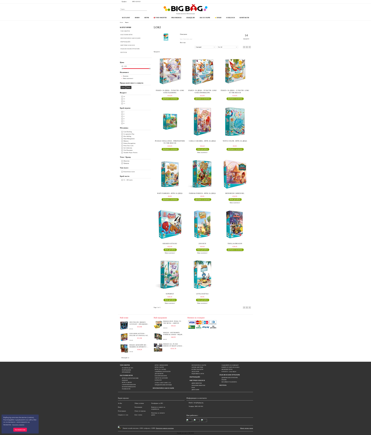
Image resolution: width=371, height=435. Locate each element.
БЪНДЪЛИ (190, 17)
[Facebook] (241, 2)
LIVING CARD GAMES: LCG (163, 382)
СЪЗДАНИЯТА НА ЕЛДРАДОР (230, 365)
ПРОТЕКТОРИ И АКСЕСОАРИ (163, 388)
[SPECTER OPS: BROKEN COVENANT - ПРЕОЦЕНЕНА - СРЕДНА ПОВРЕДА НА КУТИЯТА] (124, 325)
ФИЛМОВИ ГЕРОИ (227, 369)
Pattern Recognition (129, 143)
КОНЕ (193, 387)
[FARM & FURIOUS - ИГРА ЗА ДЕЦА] (202, 174)
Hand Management (129, 138)
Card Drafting (128, 131)
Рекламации (138, 407)
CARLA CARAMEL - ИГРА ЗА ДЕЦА (202, 141)
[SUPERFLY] (169, 274)
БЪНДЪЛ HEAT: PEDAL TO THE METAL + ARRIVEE (172, 322)
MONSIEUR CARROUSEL (234, 193)
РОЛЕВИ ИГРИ (126, 389)
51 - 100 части (128, 180)
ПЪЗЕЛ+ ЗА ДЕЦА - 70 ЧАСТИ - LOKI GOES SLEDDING (170, 91)
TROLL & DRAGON (235, 243)
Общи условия (139, 403)
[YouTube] (250, 2)
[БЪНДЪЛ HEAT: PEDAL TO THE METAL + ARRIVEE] (158, 324)
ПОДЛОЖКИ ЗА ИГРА (198, 373)
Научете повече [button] (18, 425)
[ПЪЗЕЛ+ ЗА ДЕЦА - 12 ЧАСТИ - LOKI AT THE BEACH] (234, 71)
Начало (121, 22)
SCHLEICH (230, 17)
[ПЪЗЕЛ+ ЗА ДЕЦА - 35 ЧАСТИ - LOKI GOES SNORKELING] (202, 71)
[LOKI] (166, 40)
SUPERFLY (170, 294)
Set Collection (128, 148)
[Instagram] (247, 2)
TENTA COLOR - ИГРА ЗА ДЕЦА (235, 141)
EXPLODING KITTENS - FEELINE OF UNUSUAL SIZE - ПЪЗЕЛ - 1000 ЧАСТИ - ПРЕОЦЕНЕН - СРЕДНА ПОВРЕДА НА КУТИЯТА (139, 335)
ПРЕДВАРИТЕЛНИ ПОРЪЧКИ (163, 385)
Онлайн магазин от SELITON (185, 433)
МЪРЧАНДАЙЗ (195, 377)
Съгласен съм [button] (20, 429)
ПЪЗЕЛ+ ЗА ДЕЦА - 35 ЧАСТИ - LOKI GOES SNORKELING (202, 91)
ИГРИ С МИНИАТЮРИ (161, 365)
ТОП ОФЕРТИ (161, 17)
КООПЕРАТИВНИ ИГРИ (129, 386)
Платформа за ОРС (157, 403)
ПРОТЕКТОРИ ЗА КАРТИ (199, 365)
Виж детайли (202, 149)
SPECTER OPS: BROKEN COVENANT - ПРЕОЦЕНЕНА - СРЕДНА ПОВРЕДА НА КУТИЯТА (139, 323)
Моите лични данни (246, 428)
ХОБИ (219, 17)
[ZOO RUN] (202, 224)
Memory (126, 141)
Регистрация (122, 411)
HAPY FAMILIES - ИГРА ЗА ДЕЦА (170, 193)
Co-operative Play (129, 134)
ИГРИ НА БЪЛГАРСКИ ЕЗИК (130, 378)
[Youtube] (200, 410)
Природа (126, 163)
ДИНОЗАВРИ (195, 389)
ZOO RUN (202, 243)
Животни (126, 161)
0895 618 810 (136, 1)
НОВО (137, 17)
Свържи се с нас (123, 415)
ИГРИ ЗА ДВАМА (127, 382)
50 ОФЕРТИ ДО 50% (127, 368)
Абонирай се (125, 357)
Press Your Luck (128, 145)
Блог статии (138, 415)
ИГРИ (146, 17)
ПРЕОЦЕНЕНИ (126, 372)
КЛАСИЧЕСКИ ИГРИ (161, 375)
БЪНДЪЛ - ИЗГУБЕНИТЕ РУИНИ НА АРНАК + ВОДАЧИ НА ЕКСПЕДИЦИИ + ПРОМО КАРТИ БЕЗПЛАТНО (173, 334)
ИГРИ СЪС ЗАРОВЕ (160, 369)
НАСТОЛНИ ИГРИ (126, 375)
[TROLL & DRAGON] (234, 224)
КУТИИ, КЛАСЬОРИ (197, 369)
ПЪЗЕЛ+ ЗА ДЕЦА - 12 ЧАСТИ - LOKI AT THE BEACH (235, 91)
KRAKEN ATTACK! (170, 243)
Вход (119, 407)
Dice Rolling (127, 136)
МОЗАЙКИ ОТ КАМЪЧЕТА (229, 382)
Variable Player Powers (130, 152)
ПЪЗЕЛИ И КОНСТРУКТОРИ (230, 375)
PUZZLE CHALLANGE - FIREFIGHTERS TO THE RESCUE (170, 142)
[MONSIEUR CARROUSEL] (234, 174)
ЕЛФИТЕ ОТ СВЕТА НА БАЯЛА (230, 367)
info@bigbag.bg (198, 402)
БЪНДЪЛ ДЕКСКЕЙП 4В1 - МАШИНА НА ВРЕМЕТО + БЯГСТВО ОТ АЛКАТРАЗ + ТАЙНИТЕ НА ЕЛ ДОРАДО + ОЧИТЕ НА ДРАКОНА (138, 346)
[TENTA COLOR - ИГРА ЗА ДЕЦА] (234, 121)
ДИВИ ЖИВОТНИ (197, 383)
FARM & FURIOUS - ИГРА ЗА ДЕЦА (202, 193)
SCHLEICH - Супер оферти (229, 371)
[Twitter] (244, 2)
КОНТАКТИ (244, 17)
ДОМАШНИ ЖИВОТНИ (198, 385)
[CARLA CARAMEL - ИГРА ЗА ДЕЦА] (202, 121)
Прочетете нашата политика (165, 428)
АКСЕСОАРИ (205, 17)
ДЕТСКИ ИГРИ (159, 373)
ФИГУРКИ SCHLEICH (197, 380)
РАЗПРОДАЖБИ (126, 370)
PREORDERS (176, 17)
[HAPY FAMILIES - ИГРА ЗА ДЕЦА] (169, 174)
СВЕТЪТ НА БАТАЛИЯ (161, 378)
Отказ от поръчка (140, 411)
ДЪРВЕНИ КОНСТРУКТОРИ (230, 377)
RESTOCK (223, 385)
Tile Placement (128, 150)
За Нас (120, 403)
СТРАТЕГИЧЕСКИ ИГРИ (129, 384)
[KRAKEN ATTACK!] (169, 224)
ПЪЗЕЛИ (224, 379)
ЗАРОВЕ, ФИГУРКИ (197, 367)
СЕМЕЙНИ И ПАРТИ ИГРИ (162, 371)
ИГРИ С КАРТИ (159, 367)
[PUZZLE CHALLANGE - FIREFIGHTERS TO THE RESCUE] (169, 121)
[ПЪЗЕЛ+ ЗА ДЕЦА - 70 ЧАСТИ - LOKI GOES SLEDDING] (169, 71)
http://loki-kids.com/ (186, 39)
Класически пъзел (129, 171)
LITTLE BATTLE (202, 294)
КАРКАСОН (158, 380)
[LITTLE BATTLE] (202, 274)
